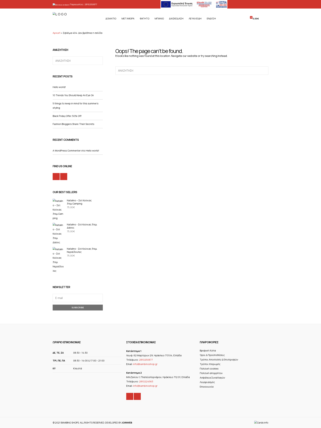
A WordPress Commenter (67, 150)
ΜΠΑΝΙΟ (159, 18)
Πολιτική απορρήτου (211, 373)
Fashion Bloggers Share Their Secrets (73, 124)
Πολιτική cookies (209, 368)
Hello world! (59, 87)
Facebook (56, 176)
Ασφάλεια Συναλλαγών (212, 377)
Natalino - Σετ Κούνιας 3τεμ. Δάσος (82, 226)
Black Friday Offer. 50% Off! (67, 116)
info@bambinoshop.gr (145, 364)
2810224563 (146, 381)
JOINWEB (127, 422)
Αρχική (57, 32)
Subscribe (78, 307)
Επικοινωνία (206, 386)
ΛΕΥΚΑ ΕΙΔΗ (195, 18)
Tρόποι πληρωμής (210, 364)
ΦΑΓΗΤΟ (144, 18)
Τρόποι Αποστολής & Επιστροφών (219, 359)
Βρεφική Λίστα (208, 350)
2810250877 (91, 4)
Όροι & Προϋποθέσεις (212, 355)
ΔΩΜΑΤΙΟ (110, 18)
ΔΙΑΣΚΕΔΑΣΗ (176, 18)
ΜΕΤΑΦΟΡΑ (128, 18)
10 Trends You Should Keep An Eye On (73, 95)
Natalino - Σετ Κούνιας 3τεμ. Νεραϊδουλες (82, 250)
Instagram (63, 176)
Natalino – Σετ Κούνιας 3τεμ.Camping (79, 202)
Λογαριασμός (207, 382)
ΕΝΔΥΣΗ (211, 18)
